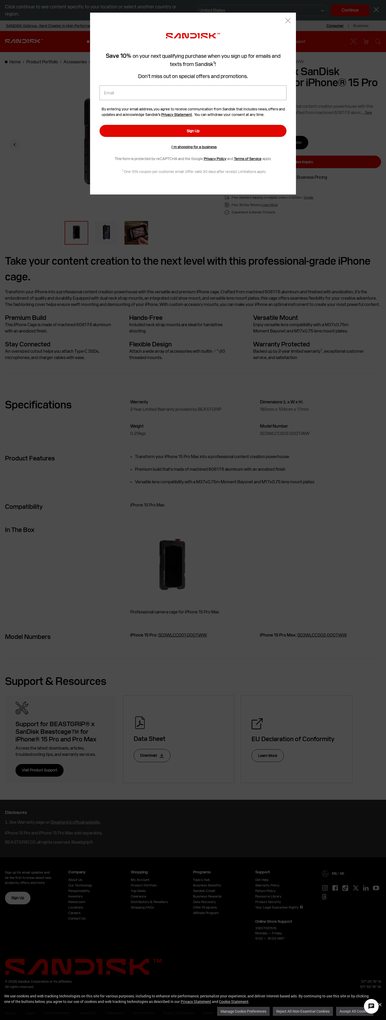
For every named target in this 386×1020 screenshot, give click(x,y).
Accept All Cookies (355, 1011)
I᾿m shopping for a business (194, 147)
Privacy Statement (196, 1001)
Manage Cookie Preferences (243, 1011)
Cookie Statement (233, 1001)
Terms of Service (248, 158)
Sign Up (193, 131)
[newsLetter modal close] (288, 21)
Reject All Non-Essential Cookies (303, 1011)
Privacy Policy (215, 158)
